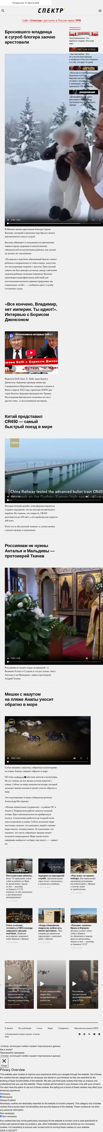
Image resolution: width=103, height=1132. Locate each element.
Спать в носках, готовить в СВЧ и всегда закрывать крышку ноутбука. (19, 932)
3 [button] (53, 1010)
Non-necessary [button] (7, 1113)
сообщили (19, 776)
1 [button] (45, 1010)
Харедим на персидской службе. (51, 879)
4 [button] (57, 1010)
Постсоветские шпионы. (19, 886)
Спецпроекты (75, 28)
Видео (50, 1028)
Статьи (39, 1028)
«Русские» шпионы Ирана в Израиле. (82, 934)
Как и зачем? (6, 1049)
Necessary (7, 1096)
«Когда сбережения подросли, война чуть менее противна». (50, 932)
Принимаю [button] (5, 1052)
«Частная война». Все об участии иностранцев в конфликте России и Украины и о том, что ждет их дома (83, 57)
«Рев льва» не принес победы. (83, 882)
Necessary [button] (5, 1093)
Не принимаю (17, 1052)
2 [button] (49, 1010)
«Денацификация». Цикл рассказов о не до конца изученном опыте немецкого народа (82, 100)
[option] (19, 984)
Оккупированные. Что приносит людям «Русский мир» (81, 41)
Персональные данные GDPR (86, 1028)
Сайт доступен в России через (51, 20)
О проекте (9, 1028)
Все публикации (24, 1028)
